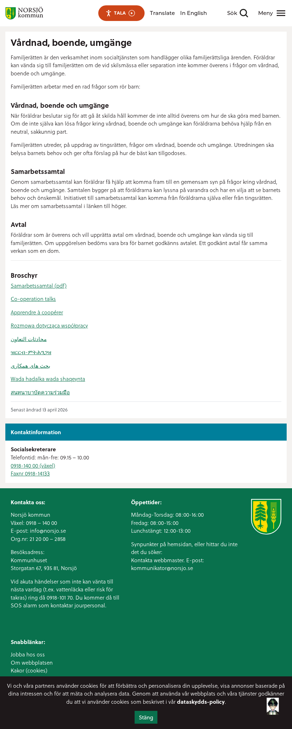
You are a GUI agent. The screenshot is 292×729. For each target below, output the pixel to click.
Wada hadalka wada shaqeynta (48, 379)
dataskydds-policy (201, 702)
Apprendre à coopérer (37, 312)
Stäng (146, 717)
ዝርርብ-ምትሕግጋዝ (31, 352)
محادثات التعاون (29, 339)
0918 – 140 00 (41, 523)
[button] (272, 708)
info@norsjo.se (48, 530)
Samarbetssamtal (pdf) (39, 285)
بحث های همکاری (30, 365)
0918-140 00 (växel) (33, 465)
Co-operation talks (33, 299)
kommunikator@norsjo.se (162, 568)
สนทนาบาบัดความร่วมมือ (40, 392)
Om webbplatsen (32, 662)
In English (193, 13)
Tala (120, 13)
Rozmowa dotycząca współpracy (49, 325)
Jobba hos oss (28, 654)
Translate (162, 13)
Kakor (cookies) (29, 670)
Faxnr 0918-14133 (30, 473)
